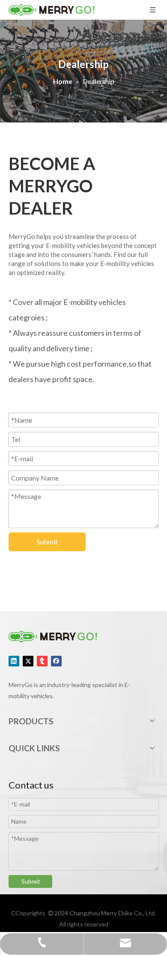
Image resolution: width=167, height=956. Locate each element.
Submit (47, 542)
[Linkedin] (14, 660)
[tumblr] (42, 660)
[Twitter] (28, 660)
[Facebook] (56, 660)
